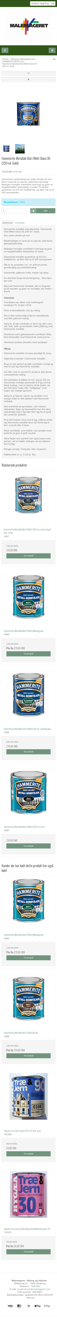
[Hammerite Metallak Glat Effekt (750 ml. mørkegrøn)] (28, 698)
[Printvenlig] (54, 59)
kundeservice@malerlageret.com (33, 1289)
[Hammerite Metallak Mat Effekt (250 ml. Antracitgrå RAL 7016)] (28, 499)
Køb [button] (45, 211)
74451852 (35, 1286)
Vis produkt (28, 556)
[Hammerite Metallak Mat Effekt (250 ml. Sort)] (28, 796)
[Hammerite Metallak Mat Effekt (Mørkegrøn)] (28, 600)
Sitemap (30, 1297)
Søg (52, 3)
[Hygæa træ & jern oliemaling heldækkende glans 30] (28, 1198)
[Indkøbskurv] (52, 50)
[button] (28, 73)
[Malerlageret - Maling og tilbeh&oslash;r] (28, 26)
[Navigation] (5, 50)
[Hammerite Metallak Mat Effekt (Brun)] (28, 1002)
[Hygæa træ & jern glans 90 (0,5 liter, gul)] (28, 1100)
